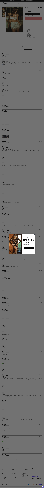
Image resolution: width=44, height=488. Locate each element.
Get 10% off (29, 247)
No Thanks (28, 250)
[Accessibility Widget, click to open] (43, 487)
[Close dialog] (34, 234)
